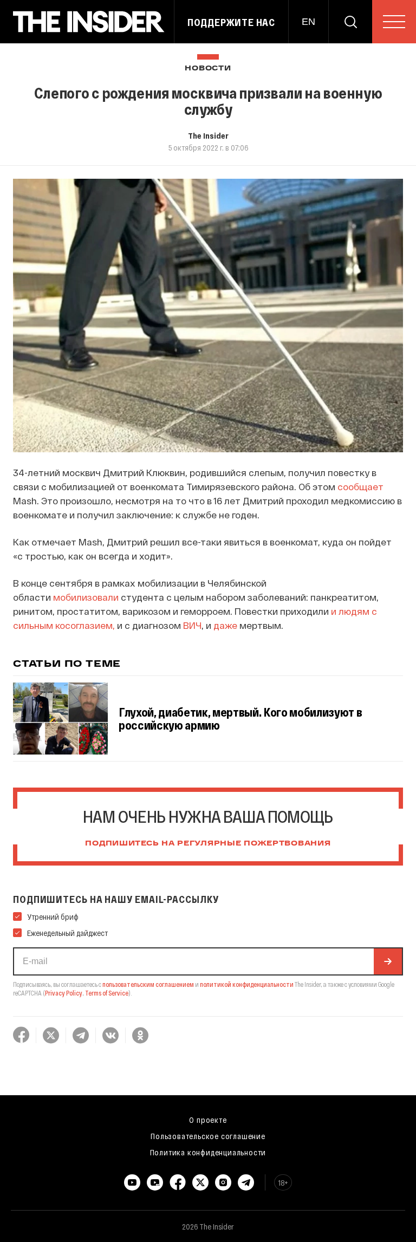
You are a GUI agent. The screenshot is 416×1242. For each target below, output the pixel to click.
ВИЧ (192, 625)
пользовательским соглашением (148, 984)
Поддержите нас (231, 22)
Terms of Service (106, 993)
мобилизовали (86, 596)
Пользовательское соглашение (208, 1136)
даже (225, 625)
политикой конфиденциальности (247, 984)
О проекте (207, 1119)
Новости (208, 68)
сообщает (360, 486)
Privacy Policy (63, 993)
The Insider (208, 135)
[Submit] (388, 961)
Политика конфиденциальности (208, 1152)
